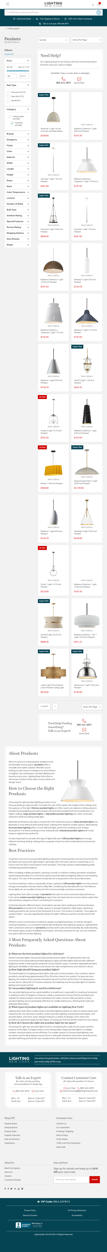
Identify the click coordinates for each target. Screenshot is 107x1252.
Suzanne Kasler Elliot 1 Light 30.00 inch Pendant (85, 482)
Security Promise (30, 1215)
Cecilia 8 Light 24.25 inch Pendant (51, 636)
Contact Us (61, 1124)
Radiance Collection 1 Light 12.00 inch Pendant (85, 586)
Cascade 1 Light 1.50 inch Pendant (51, 180)
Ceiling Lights (13, 28)
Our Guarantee (63, 1128)
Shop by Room (10, 1124)
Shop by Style (10, 1131)
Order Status (62, 1139)
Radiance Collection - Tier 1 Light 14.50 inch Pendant (85, 636)
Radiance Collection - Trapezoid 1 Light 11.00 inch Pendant (86, 180)
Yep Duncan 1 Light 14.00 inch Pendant (86, 686)
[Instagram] (15, 1189)
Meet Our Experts (12, 1168)
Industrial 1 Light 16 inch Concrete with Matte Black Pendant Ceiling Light (51, 130)
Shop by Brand (10, 1128)
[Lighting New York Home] (53, 4)
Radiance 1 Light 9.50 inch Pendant (51, 382)
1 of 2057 (44, 706)
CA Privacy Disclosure (77, 1210)
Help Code (60, 1147)
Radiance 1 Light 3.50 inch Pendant (85, 281)
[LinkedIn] (22, 1189)
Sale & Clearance (12, 1139)
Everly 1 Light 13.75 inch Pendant (51, 586)
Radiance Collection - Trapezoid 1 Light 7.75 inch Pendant (52, 331)
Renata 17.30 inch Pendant (52, 484)
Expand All (9, 54)
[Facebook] (8, 1189)
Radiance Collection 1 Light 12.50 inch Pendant (52, 281)
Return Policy (62, 1135)
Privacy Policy (30, 1210)
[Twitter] (11, 1189)
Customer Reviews (12, 1180)
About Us (8, 1172)
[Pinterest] (5, 1189)
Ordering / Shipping (64, 1131)
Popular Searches (12, 1135)
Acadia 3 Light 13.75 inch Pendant (51, 432)
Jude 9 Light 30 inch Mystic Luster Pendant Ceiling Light (52, 686)
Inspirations (9, 1143)
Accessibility (77, 1215)
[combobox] (53, 12)
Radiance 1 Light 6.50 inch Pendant (51, 533)
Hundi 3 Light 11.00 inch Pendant (84, 382)
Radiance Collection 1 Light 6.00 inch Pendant (85, 432)
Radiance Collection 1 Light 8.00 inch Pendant (85, 130)
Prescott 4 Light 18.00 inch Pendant (52, 230)
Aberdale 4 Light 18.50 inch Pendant (85, 533)
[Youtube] (19, 1189)
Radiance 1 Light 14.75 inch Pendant (85, 331)
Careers (8, 1176)
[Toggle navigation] (7, 4)
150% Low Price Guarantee (68, 1143)
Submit (95, 1180)
